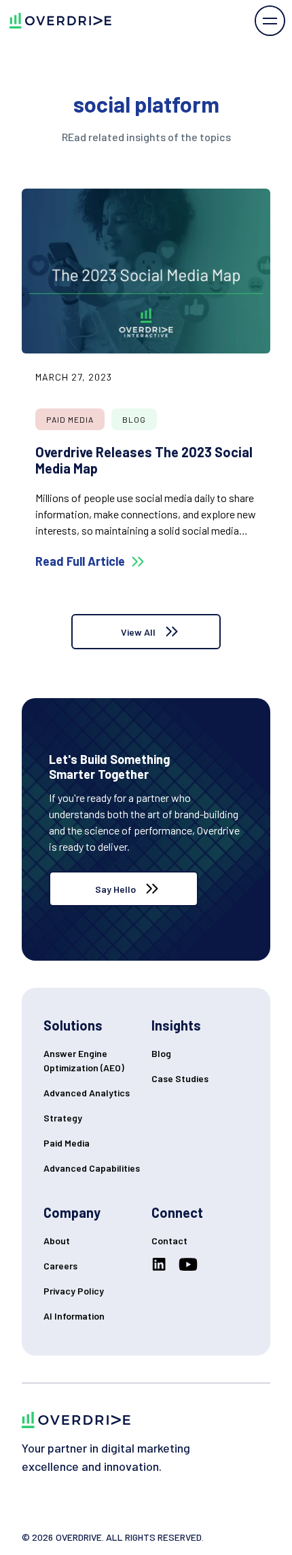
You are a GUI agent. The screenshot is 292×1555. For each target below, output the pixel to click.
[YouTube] (191, 1264)
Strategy (62, 1118)
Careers (60, 1265)
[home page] (55, 20)
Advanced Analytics (86, 1092)
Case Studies (179, 1078)
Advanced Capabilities (91, 1168)
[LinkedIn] (161, 1264)
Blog (161, 1053)
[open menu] (270, 20)
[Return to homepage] (76, 1419)
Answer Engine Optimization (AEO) (83, 1060)
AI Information (74, 1316)
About (56, 1240)
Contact (169, 1240)
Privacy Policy (73, 1291)
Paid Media (66, 1143)
